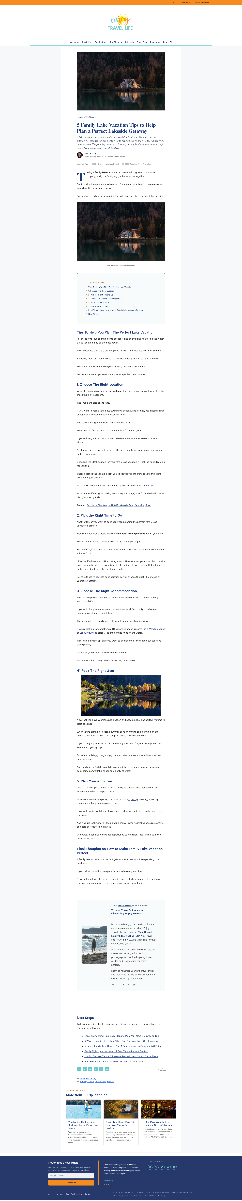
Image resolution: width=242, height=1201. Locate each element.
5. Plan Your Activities (98, 306)
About (50, 1194)
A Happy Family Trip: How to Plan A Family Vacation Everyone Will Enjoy (122, 1046)
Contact (88, 1194)
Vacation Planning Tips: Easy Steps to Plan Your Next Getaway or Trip (121, 1036)
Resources (155, 42)
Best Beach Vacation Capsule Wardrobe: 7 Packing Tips (113, 1061)
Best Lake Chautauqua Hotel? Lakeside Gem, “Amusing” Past (119, 505)
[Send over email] (107, 1069)
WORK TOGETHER (202, 3)
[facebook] (162, 1167)
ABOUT (174, 3)
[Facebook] (124, 984)
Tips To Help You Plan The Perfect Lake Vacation (110, 287)
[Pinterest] (129, 984)
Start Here (87, 42)
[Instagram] (118, 984)
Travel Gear (142, 42)
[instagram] (156, 1167)
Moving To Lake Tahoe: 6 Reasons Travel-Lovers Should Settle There (121, 1056)
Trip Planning (116, 42)
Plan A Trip (100, 1081)
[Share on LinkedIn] (101, 1069)
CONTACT (186, 3)
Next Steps (93, 314)
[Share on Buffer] (90, 1069)
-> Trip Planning (89, 117)
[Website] (113, 984)
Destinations (101, 42)
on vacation (149, 485)
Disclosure (128, 1196)
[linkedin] (174, 1167)
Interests (129, 42)
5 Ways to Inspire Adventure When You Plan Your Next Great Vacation (121, 1041)
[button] (171, 42)
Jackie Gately (90, 153)
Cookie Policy (160, 1196)
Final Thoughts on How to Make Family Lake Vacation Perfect (115, 310)
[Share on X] (85, 1069)
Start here (59, 1194)
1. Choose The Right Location (101, 291)
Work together (77, 1194)
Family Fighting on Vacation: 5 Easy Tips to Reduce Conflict (116, 1051)
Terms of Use (138, 1196)
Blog (165, 42)
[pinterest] (150, 1167)
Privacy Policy (118, 1196)
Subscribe (71, 1182)
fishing (134, 799)
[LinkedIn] (134, 984)
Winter (110, 1081)
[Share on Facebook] (79, 1069)
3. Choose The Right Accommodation (105, 299)
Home (79, 117)
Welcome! (74, 42)
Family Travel (87, 1081)
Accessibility (149, 1196)
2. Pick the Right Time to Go (100, 295)
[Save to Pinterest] (96, 1069)
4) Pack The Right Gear (98, 302)
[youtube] (168, 1167)
